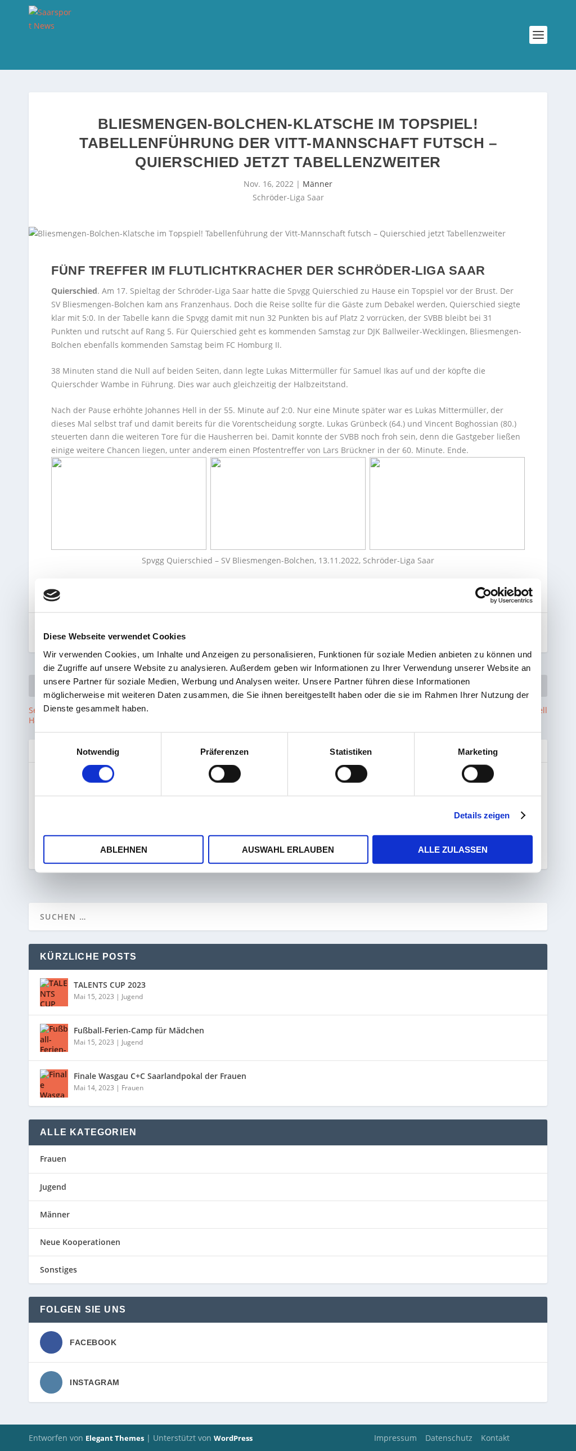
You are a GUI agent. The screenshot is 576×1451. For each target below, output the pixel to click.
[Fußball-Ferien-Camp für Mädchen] (54, 1038)
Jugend (132, 996)
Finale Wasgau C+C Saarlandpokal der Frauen (160, 1076)
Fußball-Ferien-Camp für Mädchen (139, 1030)
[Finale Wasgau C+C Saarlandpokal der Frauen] (54, 1083)
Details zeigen (482, 815)
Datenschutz (448, 1437)
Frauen (132, 1087)
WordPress (233, 1438)
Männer (317, 183)
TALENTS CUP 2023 (110, 984)
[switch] (225, 774)
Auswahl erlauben (288, 849)
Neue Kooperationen (80, 1242)
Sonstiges (58, 1269)
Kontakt (495, 1437)
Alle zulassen (453, 849)
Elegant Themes (115, 1438)
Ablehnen (123, 849)
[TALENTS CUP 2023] (54, 992)
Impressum (395, 1437)
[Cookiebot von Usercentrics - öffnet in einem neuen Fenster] (483, 595)
